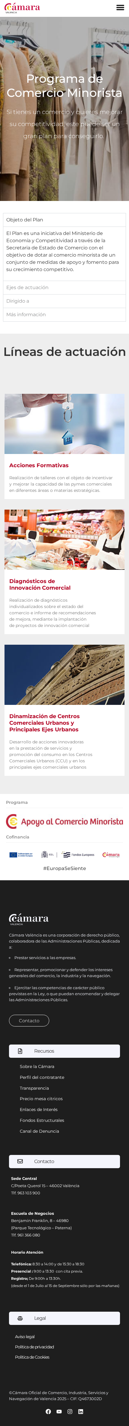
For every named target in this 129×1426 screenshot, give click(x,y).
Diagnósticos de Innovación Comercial (39, 584)
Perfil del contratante (42, 1077)
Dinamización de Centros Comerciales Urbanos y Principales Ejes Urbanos (44, 723)
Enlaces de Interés (39, 1109)
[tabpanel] (64, 253)
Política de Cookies (32, 1357)
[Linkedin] (80, 1411)
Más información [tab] (26, 314)
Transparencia (34, 1088)
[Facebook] (48, 1411)
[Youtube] (59, 1411)
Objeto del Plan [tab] (24, 220)
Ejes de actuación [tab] (27, 287)
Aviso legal (24, 1336)
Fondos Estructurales (42, 1120)
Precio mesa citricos (41, 1098)
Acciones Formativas (39, 465)
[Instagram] (69, 1411)
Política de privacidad (34, 1347)
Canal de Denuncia (39, 1131)
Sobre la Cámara (37, 1066)
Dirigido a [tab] (17, 301)
